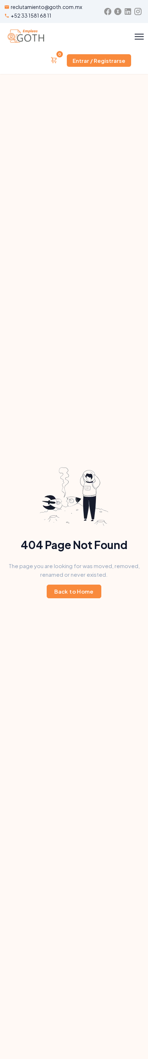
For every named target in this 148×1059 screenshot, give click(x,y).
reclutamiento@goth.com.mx (46, 7)
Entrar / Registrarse (99, 60)
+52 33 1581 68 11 (31, 15)
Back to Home (74, 591)
